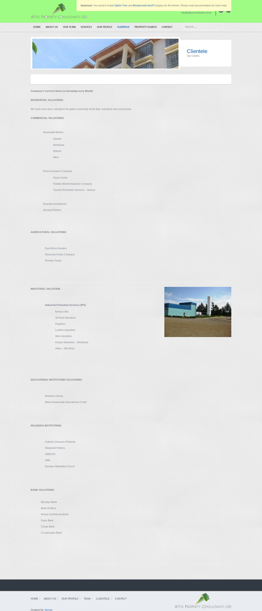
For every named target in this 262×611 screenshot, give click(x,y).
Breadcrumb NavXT (144, 5)
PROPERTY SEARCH (145, 26)
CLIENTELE (123, 26)
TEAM (87, 598)
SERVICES (86, 26)
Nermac (49, 610)
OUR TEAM (69, 26)
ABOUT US (52, 26)
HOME (37, 26)
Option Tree (121, 5)
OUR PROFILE (104, 26)
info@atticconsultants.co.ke (196, 12)
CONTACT (167, 26)
